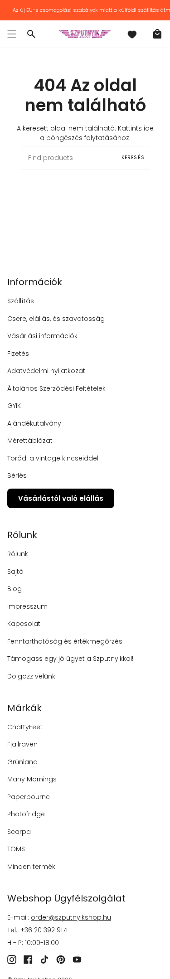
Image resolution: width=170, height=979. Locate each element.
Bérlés (17, 475)
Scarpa (19, 831)
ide (149, 128)
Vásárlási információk (42, 335)
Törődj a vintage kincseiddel (52, 458)
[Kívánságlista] (132, 34)
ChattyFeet (25, 727)
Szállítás (20, 300)
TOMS (16, 848)
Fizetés (18, 353)
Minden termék (31, 866)
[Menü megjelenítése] (12, 34)
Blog (14, 588)
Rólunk (17, 553)
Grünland (22, 761)
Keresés (133, 157)
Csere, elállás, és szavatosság (56, 318)
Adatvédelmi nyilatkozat (46, 370)
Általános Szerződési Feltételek (56, 388)
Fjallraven (22, 744)
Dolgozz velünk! (32, 676)
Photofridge (26, 814)
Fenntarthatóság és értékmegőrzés (64, 641)
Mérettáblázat (30, 440)
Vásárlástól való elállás (60, 498)
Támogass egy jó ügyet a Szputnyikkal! (70, 658)
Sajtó (15, 571)
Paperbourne (28, 796)
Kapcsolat (23, 623)
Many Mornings (32, 779)
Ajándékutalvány (34, 423)
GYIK (14, 405)
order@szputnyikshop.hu (71, 917)
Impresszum (27, 606)
